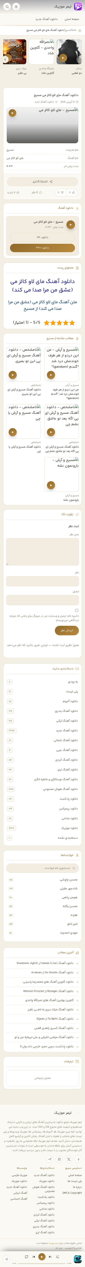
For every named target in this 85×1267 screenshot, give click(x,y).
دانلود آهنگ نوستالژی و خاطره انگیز (56, 779)
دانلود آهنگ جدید (46, 19)
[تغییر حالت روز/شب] (16, 6)
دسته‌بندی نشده (68, 838)
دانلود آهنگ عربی (67, 750)
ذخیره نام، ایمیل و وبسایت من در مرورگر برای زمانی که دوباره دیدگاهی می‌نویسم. (44, 618)
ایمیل (76, 591)
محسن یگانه (70, 906)
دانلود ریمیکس (68, 808)
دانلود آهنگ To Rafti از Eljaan (55, 1019)
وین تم (59, 1248)
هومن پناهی (70, 897)
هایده (74, 915)
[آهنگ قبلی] (33, 1257)
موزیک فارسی (19, 1175)
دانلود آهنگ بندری (66, 711)
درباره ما (77, 1187)
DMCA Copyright (72, 1193)
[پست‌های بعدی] (5, 59)
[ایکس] (68, 1159)
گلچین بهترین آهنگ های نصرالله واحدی (49, 1000)
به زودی (73, 682)
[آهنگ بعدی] (50, 1257)
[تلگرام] (49, 1159)
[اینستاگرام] (59, 1159)
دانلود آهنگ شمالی (66, 740)
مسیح (68, 30)
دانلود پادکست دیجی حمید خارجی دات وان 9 (47, 1046)
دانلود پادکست (69, 799)
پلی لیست (72, 691)
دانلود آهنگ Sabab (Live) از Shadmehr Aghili (45, 963)
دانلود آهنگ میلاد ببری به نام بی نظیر (51, 1009)
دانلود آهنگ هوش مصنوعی (60, 789)
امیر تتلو (72, 924)
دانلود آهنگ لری (68, 769)
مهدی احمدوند (69, 933)
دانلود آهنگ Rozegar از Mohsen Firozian (48, 991)
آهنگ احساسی (18, 1199)
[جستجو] (7, 6)
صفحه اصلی (72, 19)
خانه (74, 30)
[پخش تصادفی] (57, 1257)
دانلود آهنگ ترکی (67, 721)
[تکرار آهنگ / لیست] (26, 1257)
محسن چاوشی (69, 880)
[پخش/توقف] (42, 1256)
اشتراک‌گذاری (40, 182)
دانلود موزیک (69, 828)
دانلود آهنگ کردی (66, 760)
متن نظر (74, 534)
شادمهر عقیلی (69, 888)
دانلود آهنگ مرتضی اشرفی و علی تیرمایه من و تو (44, 1037)
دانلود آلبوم (70, 701)
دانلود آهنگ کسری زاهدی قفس (54, 1028)
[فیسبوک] (78, 1159)
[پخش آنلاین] (63, 58)
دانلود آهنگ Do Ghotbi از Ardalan (52, 972)
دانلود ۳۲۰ (42, 248)
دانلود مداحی (70, 818)
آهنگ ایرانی (20, 1193)
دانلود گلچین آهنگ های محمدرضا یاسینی (48, 982)
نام (77, 573)
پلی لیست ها (75, 1181)
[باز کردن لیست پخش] (6, 1259)
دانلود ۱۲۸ (42, 237)
